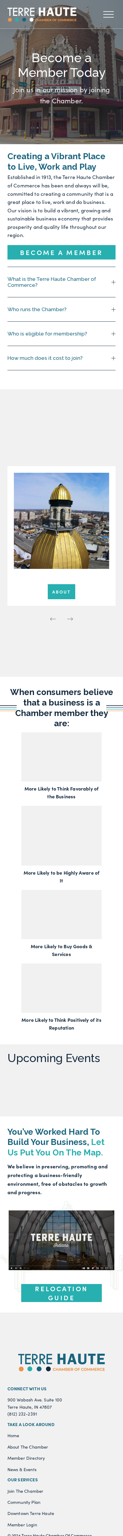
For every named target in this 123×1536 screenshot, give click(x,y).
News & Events (21, 1469)
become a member (61, 252)
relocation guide (61, 1293)
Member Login (22, 1525)
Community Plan (23, 1502)
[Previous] (53, 619)
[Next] (70, 619)
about (61, 592)
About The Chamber (27, 1447)
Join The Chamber (25, 1491)
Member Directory (26, 1458)
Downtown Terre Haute (30, 1513)
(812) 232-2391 (22, 1414)
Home (13, 1435)
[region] (61, 546)
